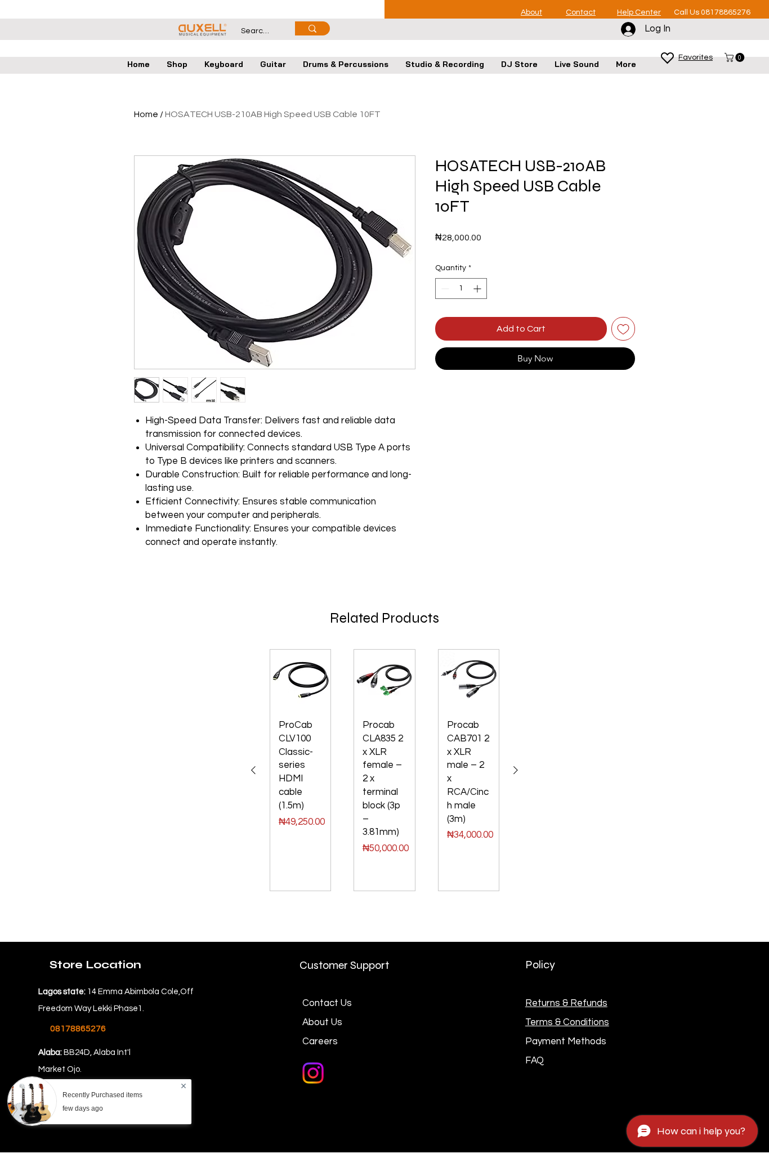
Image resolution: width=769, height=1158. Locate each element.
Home (146, 114)
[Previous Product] (253, 770)
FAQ (534, 1061)
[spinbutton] (461, 288)
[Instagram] (313, 1073)
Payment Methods (567, 1041)
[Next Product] (515, 770)
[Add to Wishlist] (623, 329)
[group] (384, 770)
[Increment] (478, 288)
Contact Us (327, 1003)
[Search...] (312, 28)
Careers (320, 1041)
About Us (322, 1022)
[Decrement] (444, 288)
